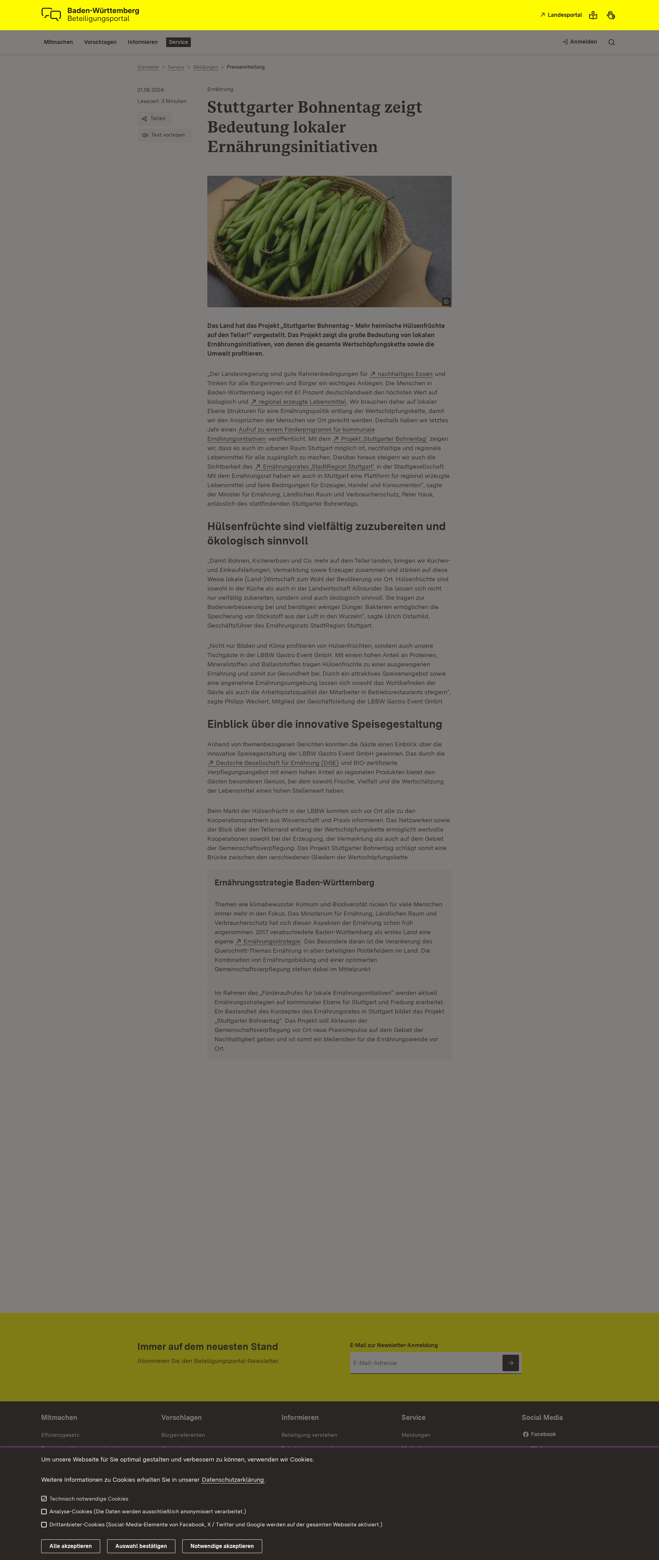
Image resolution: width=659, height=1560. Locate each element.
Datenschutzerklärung (233, 1479)
